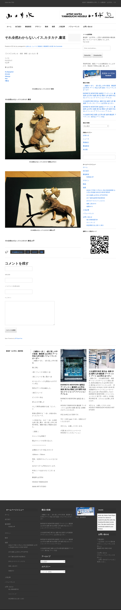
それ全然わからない (17, 252)
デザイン (86, 180)
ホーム (85, 167)
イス (27, 252)
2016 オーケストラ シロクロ (95, 201)
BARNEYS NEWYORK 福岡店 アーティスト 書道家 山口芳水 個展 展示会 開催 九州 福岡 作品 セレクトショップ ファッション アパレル (99, 95)
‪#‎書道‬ (7, 81)
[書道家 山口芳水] (25, 16)
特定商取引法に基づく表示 (95, 225)
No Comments (58, 46)
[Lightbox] (83, 380)
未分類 (51, 46)
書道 (41, 252)
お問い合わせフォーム (106, 559)
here (99, 524)
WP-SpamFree (18, 338)
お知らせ (28, 46)
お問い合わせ (87, 217)
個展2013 (89, 206)
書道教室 (46, 46)
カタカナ (34, 252)
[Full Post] (85, 380)
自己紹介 (86, 171)
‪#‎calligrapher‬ (9, 72)
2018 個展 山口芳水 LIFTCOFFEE (97, 195)
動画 (84, 184)
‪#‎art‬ (6, 78)
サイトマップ (90, 222)
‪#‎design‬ (7, 76)
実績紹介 (40, 46)
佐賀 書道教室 (81, 517)
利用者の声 (90, 177)
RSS (12, 2)
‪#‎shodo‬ (7, 74)
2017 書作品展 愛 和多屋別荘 (95, 198)
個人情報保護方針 (92, 220)
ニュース (34, 46)
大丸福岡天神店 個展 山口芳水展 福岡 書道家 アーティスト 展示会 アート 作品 (99, 115)
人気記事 (86, 210)
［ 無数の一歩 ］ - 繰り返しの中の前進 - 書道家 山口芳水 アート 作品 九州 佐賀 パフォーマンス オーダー (99, 87)
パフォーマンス (88, 213)
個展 (84, 187)
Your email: (86, 42)
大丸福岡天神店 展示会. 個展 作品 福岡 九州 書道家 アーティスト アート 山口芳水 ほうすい (99, 102)
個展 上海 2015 (91, 203)
